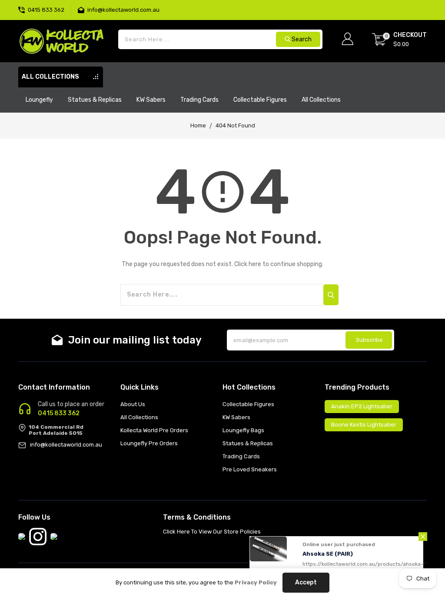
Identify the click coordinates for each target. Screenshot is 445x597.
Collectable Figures (248, 404)
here (255, 264)
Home (198, 125)
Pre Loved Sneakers (249, 469)
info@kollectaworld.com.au (66, 444)
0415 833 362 (59, 413)
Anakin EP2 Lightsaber (361, 406)
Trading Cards (241, 456)
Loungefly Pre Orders (149, 443)
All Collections (139, 417)
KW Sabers (236, 417)
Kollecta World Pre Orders (154, 430)
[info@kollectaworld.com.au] (82, 9)
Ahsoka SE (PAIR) (327, 547)
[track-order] (426, 4)
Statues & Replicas (247, 443)
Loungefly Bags (243, 430)
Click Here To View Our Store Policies (212, 531)
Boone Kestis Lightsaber (363, 424)
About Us (132, 404)
